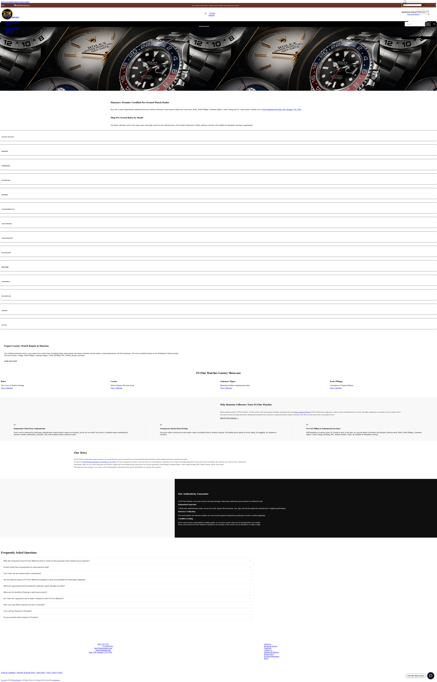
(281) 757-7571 (9, 5)
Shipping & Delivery (271, 652)
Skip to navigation (7, 2)
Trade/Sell (267, 648)
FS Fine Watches (16, 680)
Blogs (266, 658)
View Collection (7, 388)
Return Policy (269, 654)
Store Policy (41, 673)
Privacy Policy (57, 673)
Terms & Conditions (8, 673)
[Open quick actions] (430, 675)
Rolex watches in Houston (302, 412)
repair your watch (10, 361)
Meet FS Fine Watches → (229, 418)
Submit (419, 38)
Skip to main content (21, 2)
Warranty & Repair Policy (26, 673)
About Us (267, 644)
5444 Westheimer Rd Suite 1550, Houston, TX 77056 (281, 109)
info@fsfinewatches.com (23, 5)
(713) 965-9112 (107, 646)
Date (405, 3)
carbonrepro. (56, 680)
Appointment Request (409, 12)
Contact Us (268, 650)
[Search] (428, 24)
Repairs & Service (270, 646)
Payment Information (271, 656)
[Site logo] (211, 15)
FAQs (49, 673)
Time (423, 5)
